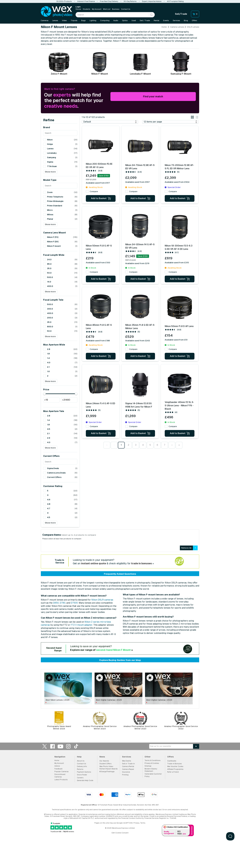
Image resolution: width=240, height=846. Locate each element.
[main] (120, 379)
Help (79, 757)
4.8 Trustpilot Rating (175, 1)
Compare (94, 191)
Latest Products (61, 780)
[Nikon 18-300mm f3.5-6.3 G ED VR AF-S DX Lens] (179, 226)
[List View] (196, 118)
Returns (80, 769)
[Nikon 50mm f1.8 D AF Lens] (179, 307)
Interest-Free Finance (86, 1)
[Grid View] (192, 118)
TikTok (76, 746)
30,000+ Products (64, 1)
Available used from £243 (137, 340)
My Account (96, 9)
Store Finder (82, 775)
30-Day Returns (130, 1)
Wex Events (126, 761)
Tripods (74, 20)
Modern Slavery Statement (151, 770)
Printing (125, 775)
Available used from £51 (176, 340)
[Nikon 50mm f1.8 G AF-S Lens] (100, 226)
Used (134, 20)
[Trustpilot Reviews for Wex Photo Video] (62, 827)
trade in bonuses (141, 563)
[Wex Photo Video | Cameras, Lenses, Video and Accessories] (56, 11)
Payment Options (84, 772)
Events (166, 20)
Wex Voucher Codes (175, 766)
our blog (136, 660)
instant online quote (93, 563)
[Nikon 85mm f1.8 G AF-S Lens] (100, 306)
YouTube (60, 746)
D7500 (74, 603)
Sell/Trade (181, 14)
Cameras (44, 20)
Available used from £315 (177, 262)
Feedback (58, 769)
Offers (194, 20)
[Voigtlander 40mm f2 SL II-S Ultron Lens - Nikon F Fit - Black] (179, 383)
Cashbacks (171, 761)
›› (179, 445)
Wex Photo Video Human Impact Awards (108, 767)
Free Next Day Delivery (109, 1)
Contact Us (125, 9)
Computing (104, 20)
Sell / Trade (145, 20)
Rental (156, 20)
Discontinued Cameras (59, 775)
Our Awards (104, 761)
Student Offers (105, 764)
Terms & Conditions (153, 760)
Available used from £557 (137, 182)
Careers (80, 778)
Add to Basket (99, 198)
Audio (115, 20)
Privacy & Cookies (152, 763)
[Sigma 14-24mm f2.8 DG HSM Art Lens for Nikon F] (140, 384)
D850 (56, 603)
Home (164, 27)
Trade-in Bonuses (174, 764)
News (102, 757)
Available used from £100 (98, 262)
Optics (125, 20)
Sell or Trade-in (128, 764)
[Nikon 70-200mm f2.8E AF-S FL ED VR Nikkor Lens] (179, 146)
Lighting (93, 20)
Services (176, 20)
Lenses (55, 20)
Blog (186, 20)
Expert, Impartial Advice (151, 1)
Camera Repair (128, 769)
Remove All (186, 548)
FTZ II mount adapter (81, 625)
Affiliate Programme (175, 769)
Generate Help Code (85, 780)
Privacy (136, 823)
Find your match (153, 96)
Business (115, 9)
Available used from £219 (137, 263)
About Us (80, 761)
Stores (78, 9)
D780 (62, 603)
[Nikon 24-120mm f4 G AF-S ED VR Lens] (140, 225)
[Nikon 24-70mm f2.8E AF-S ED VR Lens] (140, 146)
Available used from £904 (177, 182)
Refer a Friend (173, 772)
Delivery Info (82, 766)
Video (64, 20)
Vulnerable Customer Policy (153, 775)
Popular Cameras (61, 772)
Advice (57, 766)
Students (86, 9)
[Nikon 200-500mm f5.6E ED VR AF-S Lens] (100, 145)
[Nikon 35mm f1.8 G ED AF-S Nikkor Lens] (140, 306)
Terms (142, 823)
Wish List (106, 9)
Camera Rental (128, 766)
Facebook (52, 746)
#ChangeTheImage (106, 772)
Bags (83, 20)
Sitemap (148, 766)
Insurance (126, 772)
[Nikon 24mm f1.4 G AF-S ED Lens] (100, 384)
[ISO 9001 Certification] (178, 831)
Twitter (44, 746)
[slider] (44, 394)
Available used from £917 (98, 183)
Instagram (68, 746)
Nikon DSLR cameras (102, 600)
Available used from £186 (98, 340)
